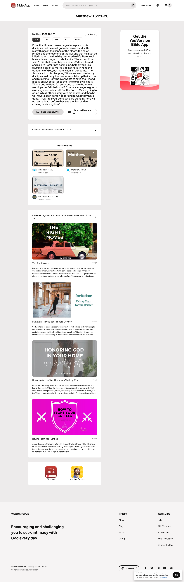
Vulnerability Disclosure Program (24, 570)
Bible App (51, 479)
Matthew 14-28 (81, 169)
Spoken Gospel (44, 200)
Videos (55, 5)
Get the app (146, 5)
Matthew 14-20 (48, 169)
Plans (45, 5)
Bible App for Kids (77, 479)
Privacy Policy (34, 566)
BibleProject (43, 173)
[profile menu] (168, 5)
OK (176, 575)
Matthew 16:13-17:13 (51, 196)
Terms (44, 566)
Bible (36, 5)
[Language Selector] (157, 5)
